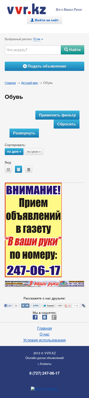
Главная (10, 83)
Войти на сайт (45, 19)
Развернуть (24, 133)
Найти (72, 49)
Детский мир (29, 83)
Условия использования (44, 340)
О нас (45, 334)
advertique (31, 9)
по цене (34, 151)
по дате (14, 151)
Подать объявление (44, 66)
